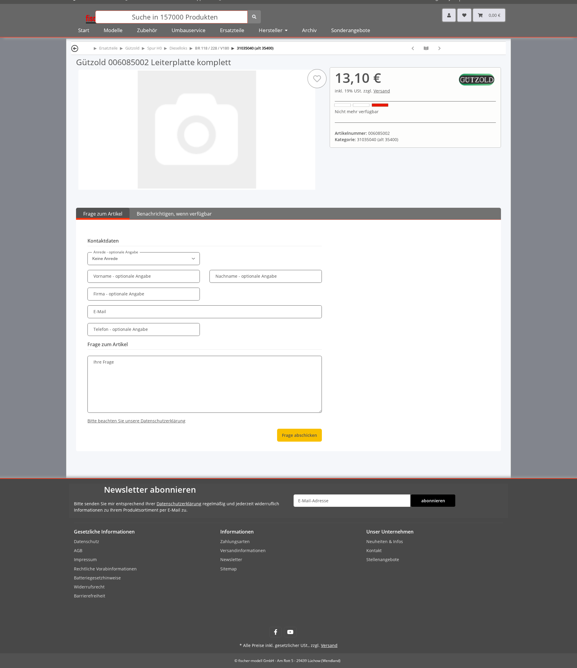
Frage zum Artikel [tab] (102, 213)
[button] (448, 15)
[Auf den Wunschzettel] (316, 78)
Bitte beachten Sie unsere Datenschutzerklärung (136, 421)
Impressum (85, 559)
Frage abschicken (299, 435)
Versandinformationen (243, 550)
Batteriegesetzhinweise (97, 578)
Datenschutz (86, 541)
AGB (78, 550)
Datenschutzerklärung (179, 503)
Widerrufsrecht (89, 587)
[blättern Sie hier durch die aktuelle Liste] (426, 48)
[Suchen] (254, 16)
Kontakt (374, 550)
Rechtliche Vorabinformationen (105, 569)
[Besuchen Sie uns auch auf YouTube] (290, 632)
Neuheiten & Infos (384, 541)
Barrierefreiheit (89, 596)
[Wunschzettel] (464, 15)
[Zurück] (74, 48)
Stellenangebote (382, 559)
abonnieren (433, 500)
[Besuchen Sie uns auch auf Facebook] (275, 632)
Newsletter (231, 559)
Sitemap (228, 569)
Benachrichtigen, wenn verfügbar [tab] (174, 213)
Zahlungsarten (235, 541)
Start (83, 30)
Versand (382, 91)
